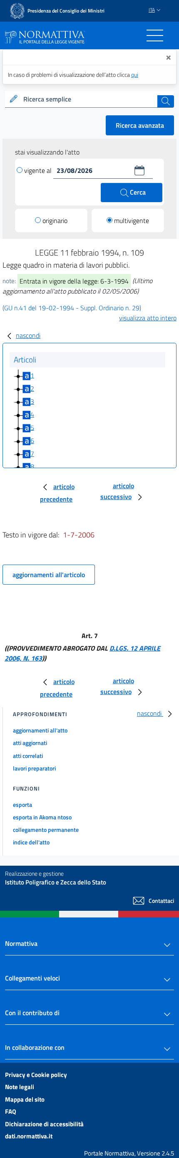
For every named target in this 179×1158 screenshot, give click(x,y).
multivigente (131, 220)
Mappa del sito (25, 1099)
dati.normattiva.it (28, 1136)
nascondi (28, 335)
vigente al (38, 170)
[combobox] (89, 99)
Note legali (19, 1087)
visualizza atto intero (148, 318)
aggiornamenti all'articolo (48, 575)
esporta (22, 804)
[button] (139, 170)
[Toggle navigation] (154, 35)
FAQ (10, 1111)
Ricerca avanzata (140, 125)
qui (134, 74)
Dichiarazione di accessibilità (44, 1124)
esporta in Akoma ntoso (42, 817)
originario (54, 220)
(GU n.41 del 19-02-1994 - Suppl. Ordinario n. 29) (71, 308)
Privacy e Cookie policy (36, 1074)
